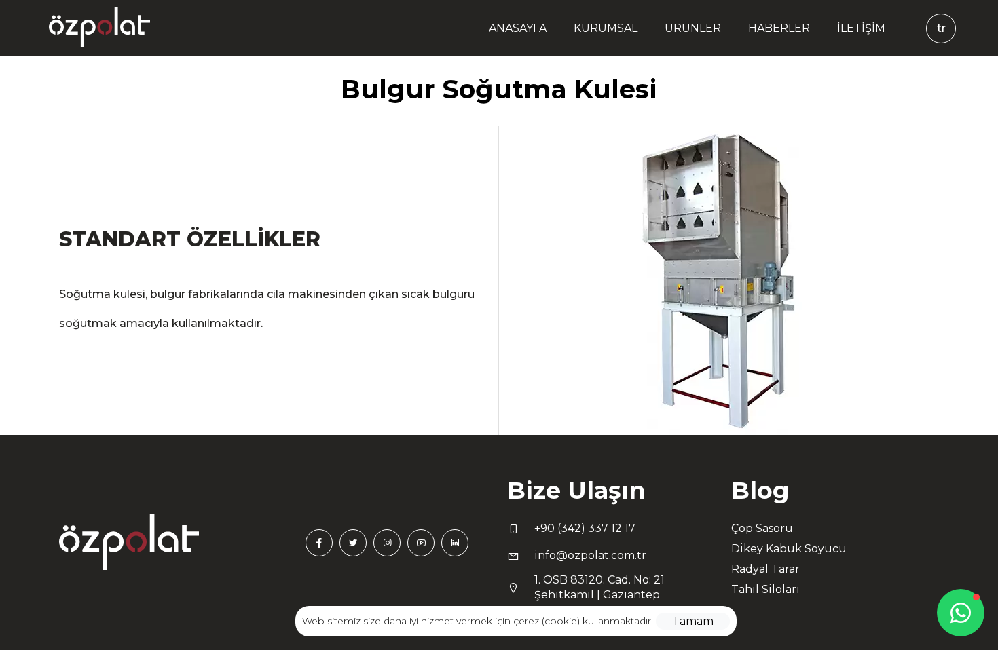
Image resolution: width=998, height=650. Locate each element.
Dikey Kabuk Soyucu (789, 548)
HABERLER (779, 28)
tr (941, 28)
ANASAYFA (518, 28)
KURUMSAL (605, 28)
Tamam (693, 621)
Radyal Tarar (765, 568)
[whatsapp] (960, 612)
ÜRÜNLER (693, 28)
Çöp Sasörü (762, 528)
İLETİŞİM (861, 28)
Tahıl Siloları (765, 589)
